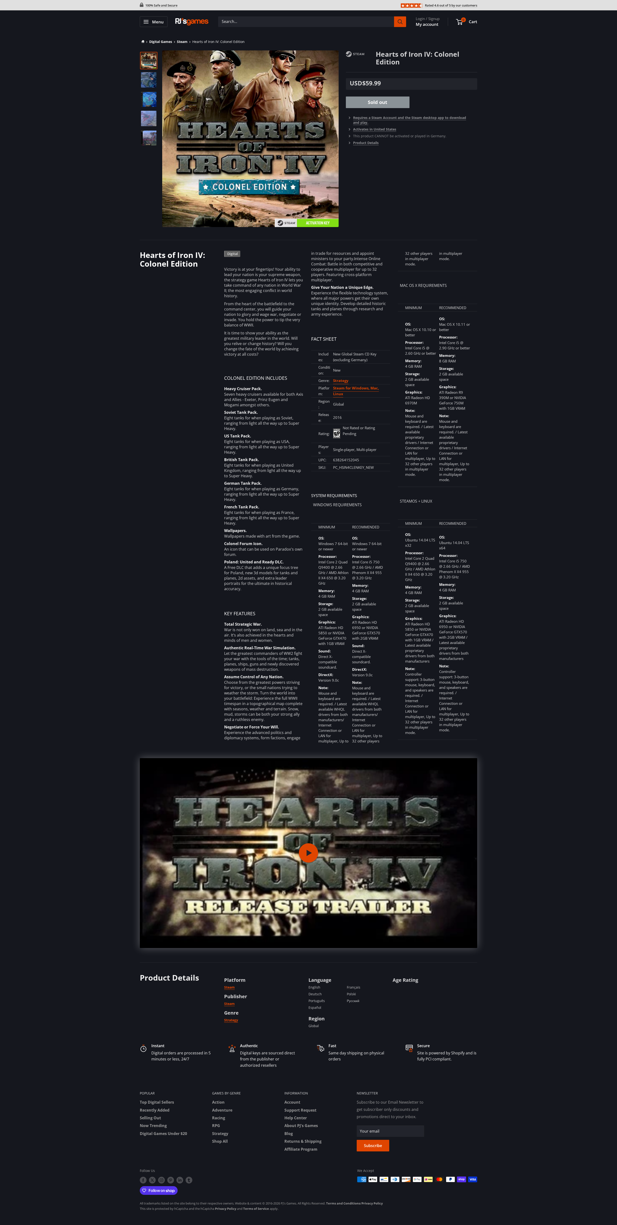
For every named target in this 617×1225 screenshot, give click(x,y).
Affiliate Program (300, 1149)
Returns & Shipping (303, 1141)
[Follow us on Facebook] (143, 1180)
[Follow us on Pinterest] (170, 1180)
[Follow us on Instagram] (161, 1180)
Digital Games (160, 41)
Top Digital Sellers (157, 1102)
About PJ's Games (301, 1125)
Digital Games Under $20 (163, 1133)
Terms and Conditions (343, 1203)
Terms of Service (256, 1208)
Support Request (300, 1110)
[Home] (142, 41)
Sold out (377, 102)
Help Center (295, 1118)
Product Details (366, 142)
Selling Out (150, 1118)
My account (427, 24)
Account (292, 1102)
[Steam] (361, 53)
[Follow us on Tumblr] (189, 1180)
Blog (288, 1133)
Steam (182, 41)
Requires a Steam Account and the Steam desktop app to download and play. (409, 120)
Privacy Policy (372, 1203)
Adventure (222, 1110)
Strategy (341, 380)
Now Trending (153, 1125)
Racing (218, 1118)
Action (218, 1102)
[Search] (400, 21)
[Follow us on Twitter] (152, 1180)
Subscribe (373, 1145)
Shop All (220, 1141)
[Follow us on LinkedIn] (179, 1180)
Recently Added (154, 1110)
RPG (216, 1125)
